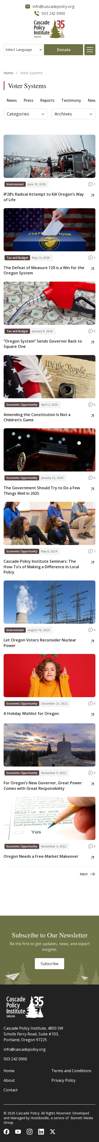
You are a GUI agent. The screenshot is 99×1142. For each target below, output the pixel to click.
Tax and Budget (17, 258)
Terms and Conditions (71, 1070)
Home (8, 73)
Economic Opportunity (21, 405)
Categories (18, 114)
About (9, 1080)
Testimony (71, 100)
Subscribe (49, 963)
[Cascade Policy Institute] (49, 29)
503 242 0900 (15, 1059)
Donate (63, 49)
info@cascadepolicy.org (25, 1049)
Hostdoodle (40, 1118)
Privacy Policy (63, 1080)
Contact (11, 1090)
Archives (63, 114)
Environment (15, 184)
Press (28, 100)
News (11, 100)
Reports (47, 100)
